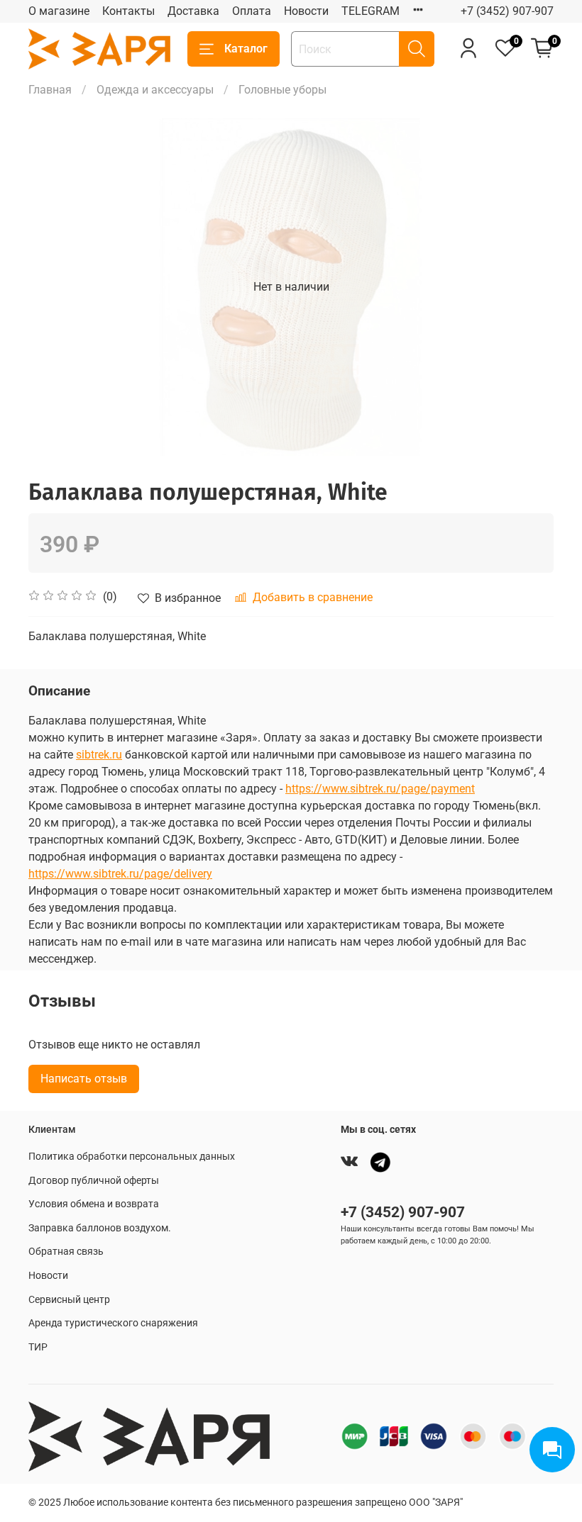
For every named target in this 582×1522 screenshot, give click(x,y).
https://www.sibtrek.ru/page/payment (380, 788)
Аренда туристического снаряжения (113, 1323)
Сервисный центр (69, 1300)
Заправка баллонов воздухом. (99, 1228)
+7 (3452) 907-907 (507, 11)
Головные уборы (282, 89)
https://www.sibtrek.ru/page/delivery (120, 873)
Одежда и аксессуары (155, 89)
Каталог (246, 48)
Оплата (251, 11)
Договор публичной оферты (93, 1181)
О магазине (58, 11)
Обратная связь (66, 1252)
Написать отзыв (83, 1078)
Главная (50, 89)
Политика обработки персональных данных (131, 1157)
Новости (306, 11)
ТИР (38, 1347)
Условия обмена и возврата (93, 1204)
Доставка (193, 11)
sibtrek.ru (99, 754)
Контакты (128, 11)
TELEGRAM (370, 11)
